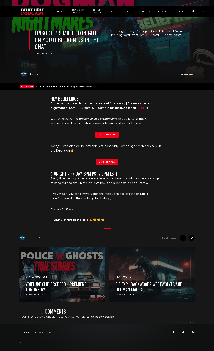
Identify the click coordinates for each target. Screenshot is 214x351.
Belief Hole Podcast (38, 74)
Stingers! (144, 11)
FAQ (129, 11)
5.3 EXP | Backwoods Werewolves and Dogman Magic (149, 287)
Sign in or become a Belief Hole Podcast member (53, 316)
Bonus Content (97, 11)
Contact (163, 11)
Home (60, 11)
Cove (190, 323)
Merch (115, 11)
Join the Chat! (107, 161)
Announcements (45, 53)
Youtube (141, 108)
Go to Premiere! (107, 134)
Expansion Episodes (78, 11)
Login (180, 11)
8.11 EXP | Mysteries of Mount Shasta (64, 86)
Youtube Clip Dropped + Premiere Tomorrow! (56, 287)
